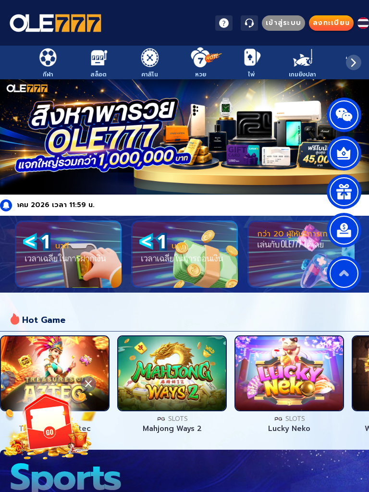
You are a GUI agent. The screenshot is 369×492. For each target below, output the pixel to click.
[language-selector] (363, 23)
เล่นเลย (55, 373)
